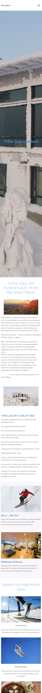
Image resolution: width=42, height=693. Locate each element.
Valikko (39, 5)
